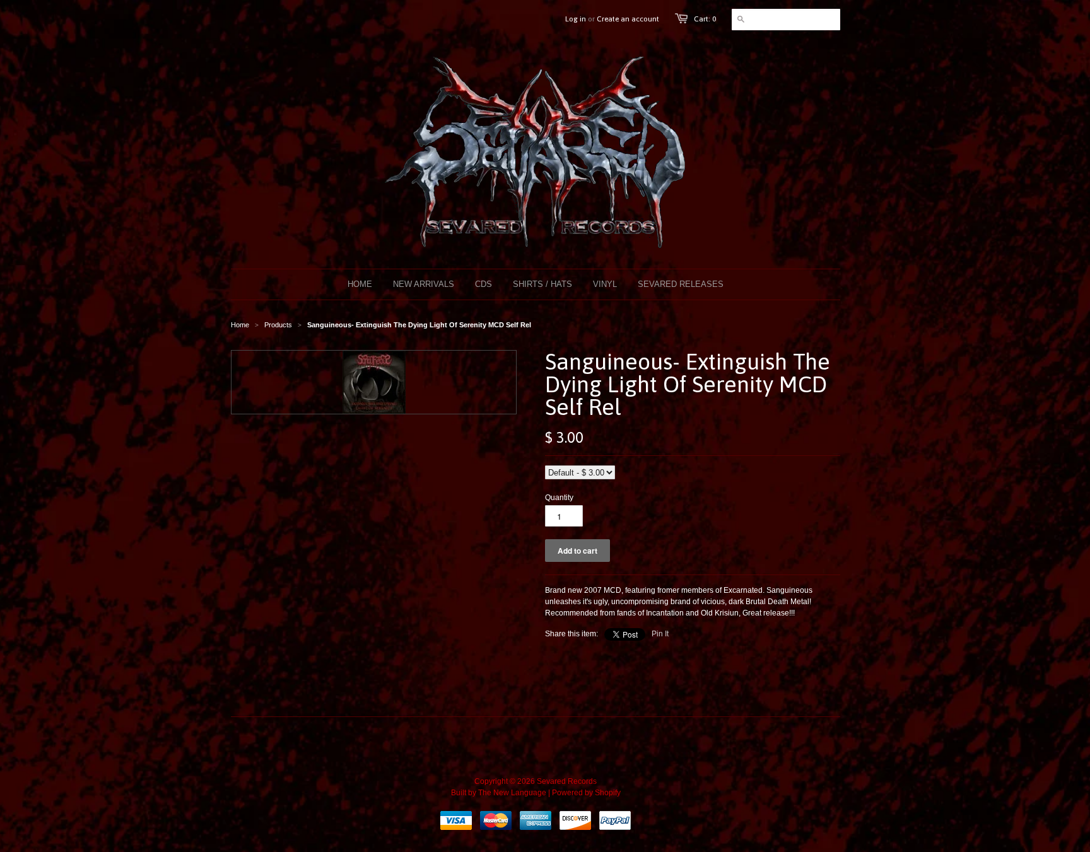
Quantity (559, 497)
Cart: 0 (705, 19)
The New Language (512, 792)
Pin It (660, 633)
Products (278, 325)
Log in (575, 19)
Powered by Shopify (586, 792)
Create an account (628, 19)
